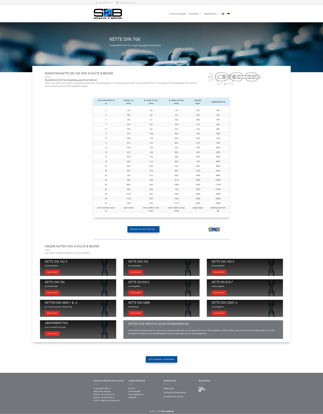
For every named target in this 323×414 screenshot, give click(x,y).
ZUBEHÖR (132, 397)
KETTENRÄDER (134, 391)
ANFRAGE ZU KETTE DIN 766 (142, 229)
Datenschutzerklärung (175, 392)
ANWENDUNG (210, 14)
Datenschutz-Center (173, 396)
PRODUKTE (193, 14)
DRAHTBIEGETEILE (136, 394)
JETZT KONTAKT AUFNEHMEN (161, 359)
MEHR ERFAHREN (52, 272)
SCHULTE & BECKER (177, 14)
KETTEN (131, 388)
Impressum (169, 388)
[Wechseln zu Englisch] (223, 17)
